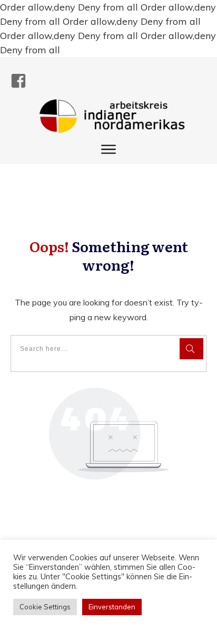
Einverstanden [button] (111, 607)
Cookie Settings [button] (45, 607)
